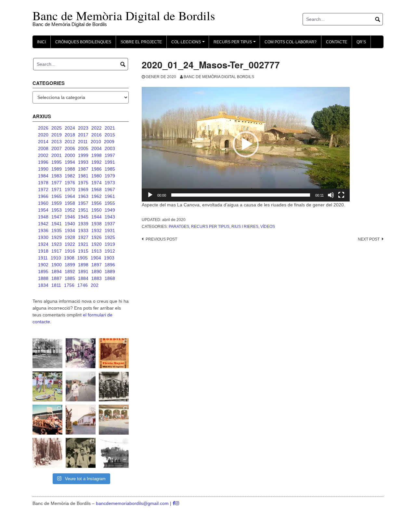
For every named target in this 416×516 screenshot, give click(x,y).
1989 (56, 169)
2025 (56, 128)
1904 (96, 257)
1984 (43, 175)
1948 (43, 216)
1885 (70, 278)
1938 (96, 223)
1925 (110, 237)
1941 (56, 223)
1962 (96, 196)
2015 (110, 134)
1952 (70, 210)
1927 (83, 237)
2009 (109, 141)
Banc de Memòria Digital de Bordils (123, 15)
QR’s (361, 42)
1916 (70, 251)
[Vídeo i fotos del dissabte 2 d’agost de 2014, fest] (47, 386)
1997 (110, 155)
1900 (56, 264)
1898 (83, 264)
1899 (70, 264)
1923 (56, 244)
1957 (83, 203)
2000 (70, 155)
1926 (96, 237)
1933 (83, 230)
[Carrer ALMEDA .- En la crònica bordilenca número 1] (81, 420)
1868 (110, 278)
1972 (43, 189)
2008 (43, 148)
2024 (70, 128)
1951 (83, 210)
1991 (110, 162)
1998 (96, 155)
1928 (70, 237)
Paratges (179, 226)
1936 (43, 230)
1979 (110, 175)
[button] (246, 144)
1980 (96, 175)
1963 (83, 196)
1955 (110, 203)
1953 (56, 210)
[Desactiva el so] (331, 195)
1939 (83, 223)
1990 (43, 169)
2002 (43, 155)
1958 (70, 203)
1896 (110, 264)
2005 (83, 148)
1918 (43, 251)
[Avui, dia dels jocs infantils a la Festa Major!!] (81, 353)
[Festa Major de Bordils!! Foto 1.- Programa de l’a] (114, 353)
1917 (56, 251)
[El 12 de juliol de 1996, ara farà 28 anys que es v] (47, 420)
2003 (110, 148)
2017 (83, 134)
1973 (110, 182)
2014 (43, 141)
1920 (96, 244)
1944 (96, 216)
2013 (56, 141)
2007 (56, 148)
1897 (96, 264)
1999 (83, 155)
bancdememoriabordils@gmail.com (133, 503)
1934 (70, 230)
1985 (110, 169)
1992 (96, 162)
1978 (43, 182)
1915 (83, 251)
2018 (70, 134)
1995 (56, 162)
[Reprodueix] (150, 195)
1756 (69, 285)
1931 (110, 230)
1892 (70, 271)
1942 (43, 223)
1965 (56, 196)
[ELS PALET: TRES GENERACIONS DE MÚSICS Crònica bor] (114, 386)
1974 (96, 182)
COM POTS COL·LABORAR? (291, 42)
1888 (43, 278)
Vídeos (267, 226)
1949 (110, 210)
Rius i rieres (244, 226)
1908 (69, 257)
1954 (43, 210)
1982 (70, 175)
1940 (70, 223)
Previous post (161, 239)
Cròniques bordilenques (83, 42)
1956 (96, 203)
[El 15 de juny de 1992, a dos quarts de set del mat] (81, 386)
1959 (56, 203)
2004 (96, 148)
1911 (43, 257)
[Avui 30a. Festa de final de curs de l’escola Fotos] (114, 420)
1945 (83, 216)
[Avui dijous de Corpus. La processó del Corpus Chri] (81, 453)
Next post (369, 239)
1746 (82, 285)
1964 (70, 196)
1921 (83, 244)
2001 (56, 155)
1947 (56, 216)
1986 (96, 169)
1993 (83, 162)
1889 (110, 271)
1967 (110, 189)
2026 (43, 128)
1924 (43, 244)
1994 (70, 162)
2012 (70, 141)
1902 (43, 264)
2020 (43, 134)
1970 (70, 189)
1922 (70, 244)
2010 (96, 141)
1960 (43, 203)
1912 (110, 251)
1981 (83, 175)
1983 (56, 175)
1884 (83, 278)
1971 (56, 189)
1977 (56, 182)
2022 (96, 128)
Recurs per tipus (210, 226)
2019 (56, 134)
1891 (83, 271)
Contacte (336, 42)
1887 (56, 278)
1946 (70, 216)
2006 (70, 148)
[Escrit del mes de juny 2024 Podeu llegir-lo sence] (47, 453)
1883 (96, 278)
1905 (82, 257)
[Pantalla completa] (341, 195)
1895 (43, 271)
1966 (43, 196)
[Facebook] (174, 503)
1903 (109, 257)
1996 (43, 162)
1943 (110, 216)
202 (94, 285)
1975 (83, 182)
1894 (56, 271)
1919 (110, 244)
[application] (246, 144)
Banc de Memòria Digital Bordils (219, 77)
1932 (96, 230)
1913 (96, 251)
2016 (96, 134)
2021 (110, 128)
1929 (56, 237)
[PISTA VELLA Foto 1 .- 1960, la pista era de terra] (47, 353)
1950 (96, 210)
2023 (83, 128)
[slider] (240, 195)
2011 (83, 141)
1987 (83, 169)
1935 (56, 230)
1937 (110, 223)
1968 (96, 189)
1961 (110, 196)
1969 (83, 189)
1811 (56, 285)
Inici (41, 42)
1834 (43, 285)
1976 (70, 182)
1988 (70, 169)
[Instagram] (177, 503)
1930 (43, 237)
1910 (56, 257)
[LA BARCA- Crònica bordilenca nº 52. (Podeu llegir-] (114, 453)
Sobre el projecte (141, 42)
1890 (96, 271)
